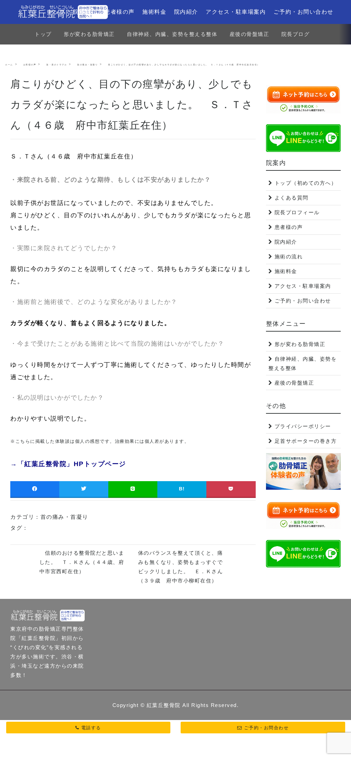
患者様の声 (120, 12)
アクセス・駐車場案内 (236, 12)
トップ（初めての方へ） (306, 183)
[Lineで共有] (132, 489)
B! (182, 488)
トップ (56, 12)
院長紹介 (85, 12)
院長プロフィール (297, 212)
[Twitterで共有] (83, 489)
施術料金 (154, 12)
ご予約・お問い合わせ (304, 12)
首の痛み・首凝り (64, 517)
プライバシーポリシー (303, 426)
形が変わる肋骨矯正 (89, 34)
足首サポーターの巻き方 (306, 441)
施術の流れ (289, 256)
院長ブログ (295, 34)
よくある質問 (291, 198)
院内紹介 (186, 12)
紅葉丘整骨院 (164, 705)
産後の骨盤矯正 (249, 34)
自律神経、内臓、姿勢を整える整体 (172, 34)
